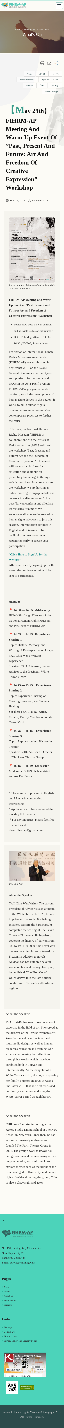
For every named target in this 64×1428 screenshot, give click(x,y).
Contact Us (9, 1332)
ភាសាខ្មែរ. (55, 85)
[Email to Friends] (49, 63)
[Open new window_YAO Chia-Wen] (32, 866)
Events (7, 1291)
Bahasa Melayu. (52, 91)
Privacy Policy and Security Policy (20, 1341)
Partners (8, 1305)
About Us (8, 1296)
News (6, 1287)
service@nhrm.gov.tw (22, 1262)
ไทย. (42, 85)
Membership (10, 1300)
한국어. (55, 74)
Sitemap (8, 1327)
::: (53, 5)
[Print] (42, 63)
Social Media (56, 63)
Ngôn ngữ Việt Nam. (50, 80)
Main (17, 29)
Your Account (10, 1336)
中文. (29, 74)
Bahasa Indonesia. (27, 80)
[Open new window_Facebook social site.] (25, 1365)
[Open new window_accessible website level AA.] (27, 1387)
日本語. (42, 74)
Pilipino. (29, 85)
